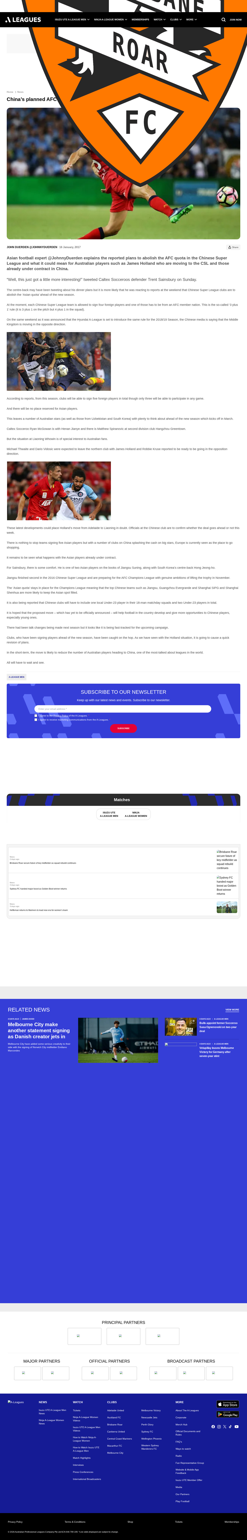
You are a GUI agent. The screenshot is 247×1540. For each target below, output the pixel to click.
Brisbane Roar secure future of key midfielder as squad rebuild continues (43, 863)
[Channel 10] (163, 1373)
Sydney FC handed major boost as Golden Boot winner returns (38, 889)
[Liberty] (27, 1373)
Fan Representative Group (190, 1463)
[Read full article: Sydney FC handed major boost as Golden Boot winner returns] (227, 886)
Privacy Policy (60, 715)
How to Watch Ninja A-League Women (84, 1439)
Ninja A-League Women (109, 19)
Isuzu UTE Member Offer (189, 1480)
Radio (179, 1456)
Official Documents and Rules (188, 1433)
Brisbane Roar (114, 1424)
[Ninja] (123, 1336)
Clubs (174, 19)
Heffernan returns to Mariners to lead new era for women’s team (39, 910)
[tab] (108, 814)
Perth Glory (147, 1424)
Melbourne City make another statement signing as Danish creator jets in (39, 1030)
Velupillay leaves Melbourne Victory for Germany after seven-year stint (216, 1052)
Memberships (140, 19)
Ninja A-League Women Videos (85, 1419)
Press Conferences (83, 1472)
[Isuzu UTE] (84, 1336)
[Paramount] (191, 1373)
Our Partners (182, 1494)
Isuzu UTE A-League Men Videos (86, 1429)
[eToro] (56, 1373)
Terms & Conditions (75, 1521)
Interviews (78, 1465)
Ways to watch (183, 1448)
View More (232, 1009)
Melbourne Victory (151, 1410)
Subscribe (123, 728)
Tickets (76, 1410)
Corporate (181, 1417)
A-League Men (16, 677)
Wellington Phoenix (151, 1438)
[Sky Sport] (219, 1373)
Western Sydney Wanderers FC (150, 1447)
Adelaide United (115, 1410)
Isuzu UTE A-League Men (70, 19)
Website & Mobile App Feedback (187, 1471)
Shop (130, 1521)
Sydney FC (147, 1431)
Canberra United (116, 1431)
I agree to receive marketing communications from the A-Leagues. (74, 719)
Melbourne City (115, 1452)
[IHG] (123, 1373)
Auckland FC (114, 1417)
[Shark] (162, 1336)
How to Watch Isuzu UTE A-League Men (86, 1449)
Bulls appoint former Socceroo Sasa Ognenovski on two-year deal (218, 1027)
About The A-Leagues (187, 1410)
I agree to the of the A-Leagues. (63, 715)
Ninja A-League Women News (51, 1422)
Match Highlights (82, 1458)
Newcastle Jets (149, 1417)
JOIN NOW (236, 19)
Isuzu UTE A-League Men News (52, 1412)
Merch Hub (181, 1424)
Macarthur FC (114, 1445)
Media (179, 1487)
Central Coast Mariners (119, 1438)
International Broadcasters (87, 1479)
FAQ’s (179, 1441)
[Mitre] (95, 1373)
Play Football (182, 1501)
